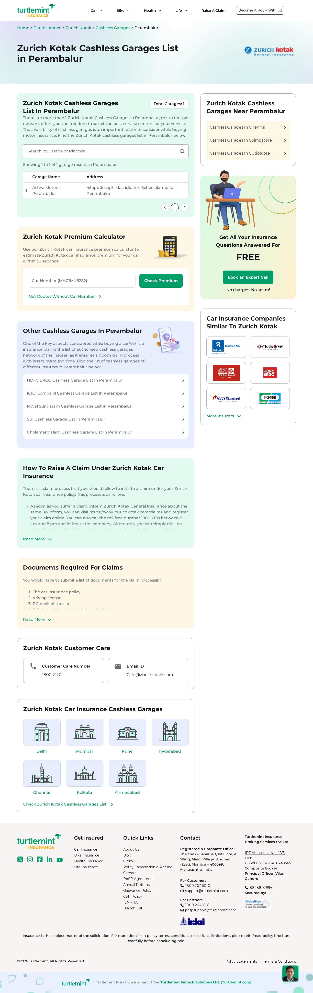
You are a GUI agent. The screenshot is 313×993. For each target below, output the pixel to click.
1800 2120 (52, 674)
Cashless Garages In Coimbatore (241, 140)
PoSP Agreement (138, 879)
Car (94, 10)
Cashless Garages (113, 27)
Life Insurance (86, 867)
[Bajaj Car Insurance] (226, 347)
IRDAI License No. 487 (264, 853)
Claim (128, 861)
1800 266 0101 (197, 905)
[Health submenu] (158, 11)
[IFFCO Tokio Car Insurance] (270, 398)
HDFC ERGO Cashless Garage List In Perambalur (75, 380)
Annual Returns (136, 884)
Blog (127, 855)
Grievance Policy (137, 890)
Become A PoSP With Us (260, 10)
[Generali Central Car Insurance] (226, 372)
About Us (131, 849)
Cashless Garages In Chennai (237, 127)
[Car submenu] (99, 11)
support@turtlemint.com (206, 891)
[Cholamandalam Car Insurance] (270, 347)
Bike (120, 10)
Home (23, 27)
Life (179, 10)
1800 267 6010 (197, 885)
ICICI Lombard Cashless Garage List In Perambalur (77, 393)
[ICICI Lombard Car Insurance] (226, 398)
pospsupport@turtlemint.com (210, 910)
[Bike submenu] (127, 11)
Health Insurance (88, 861)
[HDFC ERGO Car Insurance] (270, 372)
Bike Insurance (86, 855)
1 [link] (175, 207)
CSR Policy (132, 896)
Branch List (132, 908)
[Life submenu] (184, 11)
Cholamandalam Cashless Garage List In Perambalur (79, 432)
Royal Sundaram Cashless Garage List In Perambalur (79, 406)
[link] (165, 207)
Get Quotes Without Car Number (62, 296)
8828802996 (261, 887)
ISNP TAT (131, 902)
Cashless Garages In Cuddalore (240, 153)
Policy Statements (241, 961)
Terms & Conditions (279, 961)
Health (150, 10)
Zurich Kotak (79, 27)
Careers (129, 873)
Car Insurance (47, 27)
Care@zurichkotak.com (150, 674)
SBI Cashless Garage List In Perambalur (66, 419)
